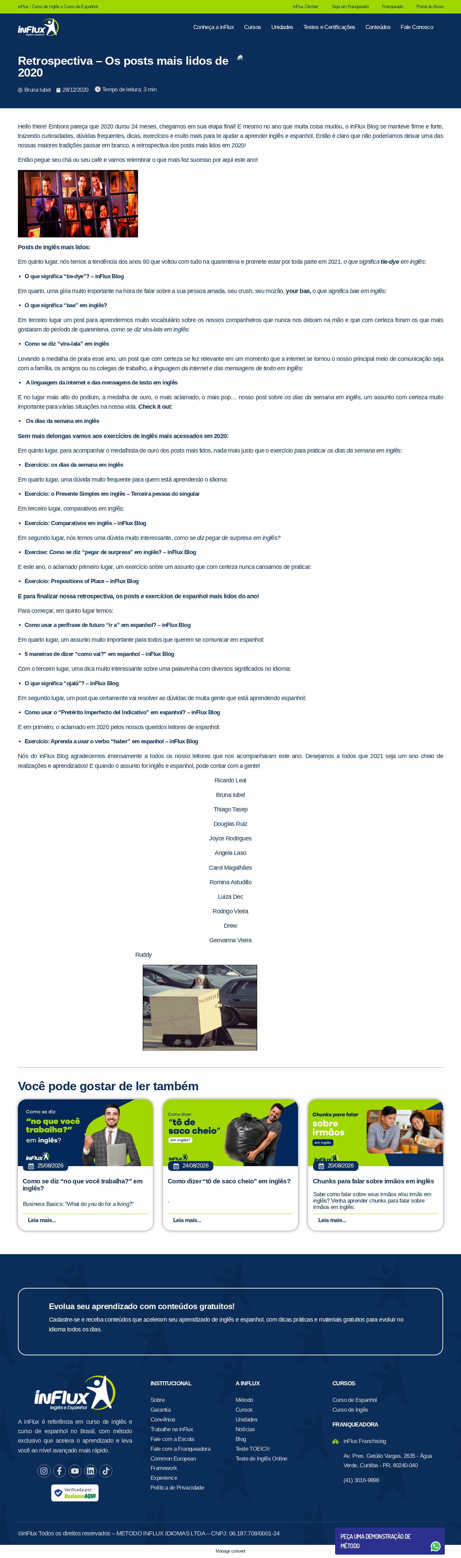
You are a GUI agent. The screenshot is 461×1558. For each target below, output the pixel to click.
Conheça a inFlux (213, 27)
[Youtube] (75, 1471)
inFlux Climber (305, 6)
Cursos (252, 27)
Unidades (282, 27)
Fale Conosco (417, 27)
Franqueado (392, 6)
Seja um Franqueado (350, 6)
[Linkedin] (90, 1471)
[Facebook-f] (59, 1471)
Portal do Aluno (429, 6)
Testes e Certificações (329, 27)
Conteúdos (378, 27)
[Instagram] (43, 1471)
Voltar (356, 1530)
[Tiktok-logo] (105, 1471)
